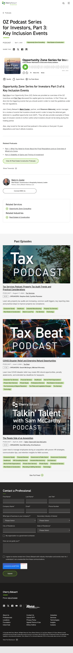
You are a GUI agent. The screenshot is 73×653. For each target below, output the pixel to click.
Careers (53, 625)
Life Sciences (52, 460)
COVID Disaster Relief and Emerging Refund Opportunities (29, 360)
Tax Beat (26, 364)
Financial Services (26, 380)
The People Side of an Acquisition (18, 438)
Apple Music (20, 79)
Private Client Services (10, 383)
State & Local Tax (28, 312)
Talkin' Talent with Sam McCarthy (35, 442)
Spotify (8, 79)
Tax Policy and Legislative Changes (40, 386)
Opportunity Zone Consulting (36, 42)
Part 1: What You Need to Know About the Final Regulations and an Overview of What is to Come (35, 149)
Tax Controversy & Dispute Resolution (15, 386)
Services (53, 617)
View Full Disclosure (9, 640)
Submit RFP (31, 617)
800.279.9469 (12, 598)
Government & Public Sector (39, 457)
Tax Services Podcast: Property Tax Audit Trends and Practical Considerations (27, 288)
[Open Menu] (70, 3)
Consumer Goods (9, 308)
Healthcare (20, 308)
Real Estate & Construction (55, 42)
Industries (53, 615)
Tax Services (30, 293)
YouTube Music (33, 79)
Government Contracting (58, 457)
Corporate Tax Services (11, 380)
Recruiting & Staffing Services (32, 467)
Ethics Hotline (31, 625)
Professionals (7, 617)
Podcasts (8, 13)
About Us (6, 615)
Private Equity (24, 383)
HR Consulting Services (20, 460)
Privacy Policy (31, 620)
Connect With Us (19, 191)
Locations (6, 620)
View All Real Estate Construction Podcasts (20, 161)
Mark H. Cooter (18, 179)
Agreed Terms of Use (34, 622)
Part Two (17, 98)
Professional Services (37, 383)
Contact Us (30, 615)
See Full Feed (35, 475)
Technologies (54, 620)
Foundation (7, 622)
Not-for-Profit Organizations (52, 380)
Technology (50, 312)
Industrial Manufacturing (34, 308)
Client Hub (6, 625)
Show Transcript (8, 168)
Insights (53, 622)
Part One (6, 95)
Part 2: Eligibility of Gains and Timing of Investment (24, 154)
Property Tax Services (50, 308)
